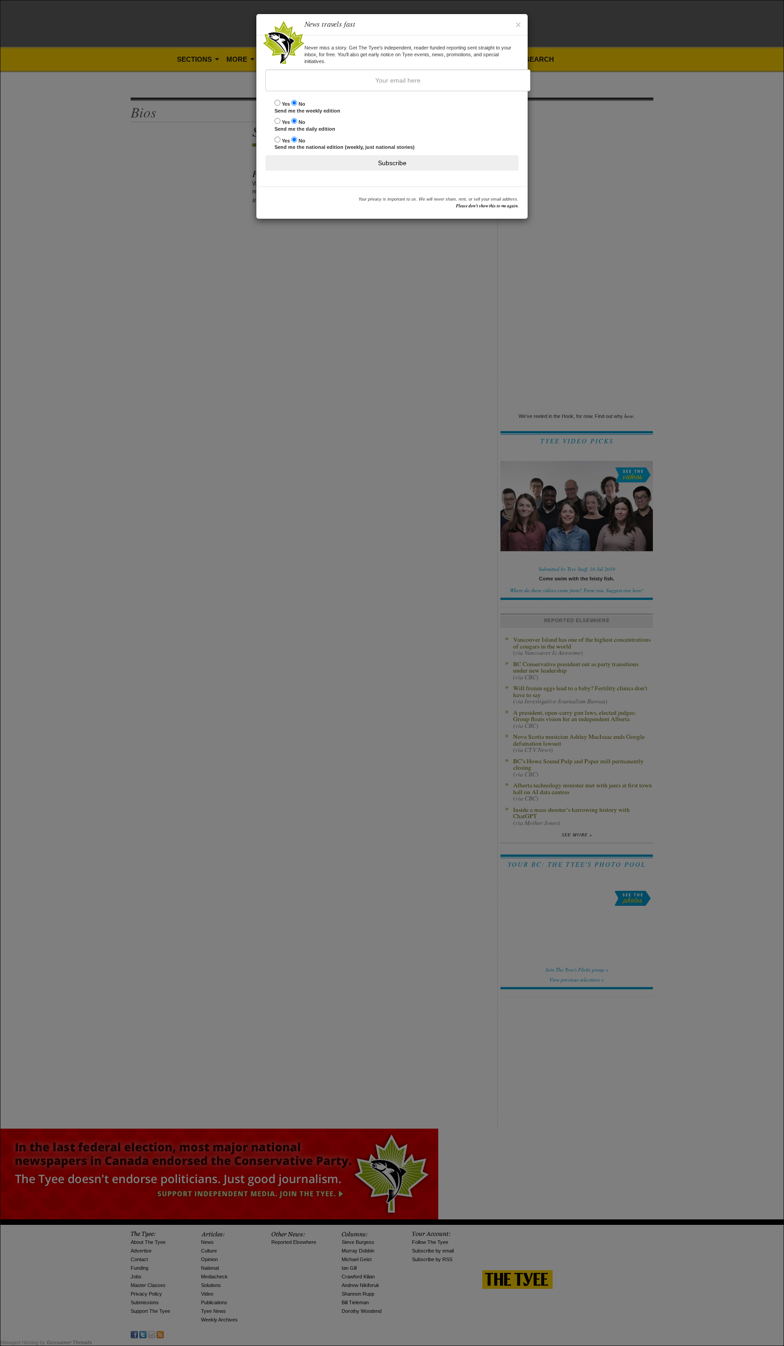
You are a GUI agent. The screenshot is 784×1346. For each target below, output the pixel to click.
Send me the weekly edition (307, 107)
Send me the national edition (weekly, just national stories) (344, 144)
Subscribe (392, 163)
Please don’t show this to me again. (487, 206)
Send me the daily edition (304, 125)
